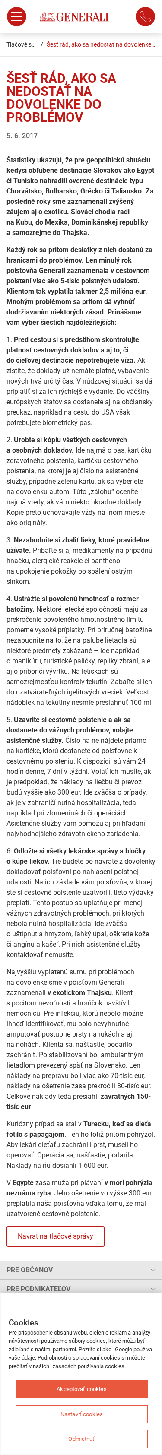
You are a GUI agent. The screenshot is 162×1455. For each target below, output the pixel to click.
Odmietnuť (81, 1439)
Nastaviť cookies (81, 1414)
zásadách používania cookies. (89, 1366)
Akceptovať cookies (81, 1389)
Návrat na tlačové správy (55, 1236)
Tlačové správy (26, 44)
